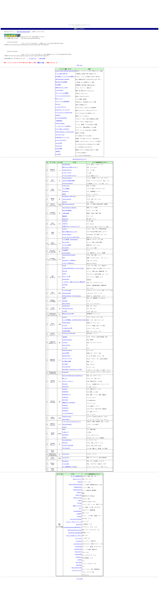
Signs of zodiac (65, 242)
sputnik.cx (79, 492)
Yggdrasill (64, 389)
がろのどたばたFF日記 (67, 445)
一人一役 (64, 347)
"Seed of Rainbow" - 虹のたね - (69, 207)
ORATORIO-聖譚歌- (67, 210)
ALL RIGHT (65, 364)
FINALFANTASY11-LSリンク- (80, 159)
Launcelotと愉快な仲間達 (68, 180)
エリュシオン (78, 538)
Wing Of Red (79, 562)
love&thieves (65, 397)
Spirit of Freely (78, 551)
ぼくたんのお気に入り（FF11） (74, 535)
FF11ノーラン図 (66, 276)
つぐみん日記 (65, 463)
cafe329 (64, 265)
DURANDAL (65, 410)
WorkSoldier (79, 565)
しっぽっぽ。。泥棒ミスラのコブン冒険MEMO (73, 282)
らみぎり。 (65, 228)
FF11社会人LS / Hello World (69, 196)
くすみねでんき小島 (67, 328)
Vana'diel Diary (65, 279)
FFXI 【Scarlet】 (66, 448)
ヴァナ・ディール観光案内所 (62, 101)
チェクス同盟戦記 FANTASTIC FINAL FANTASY (74, 319)
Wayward (64, 201)
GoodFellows (79, 557)
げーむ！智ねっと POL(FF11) (62, 129)
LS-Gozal (79, 503)
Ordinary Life (79, 495)
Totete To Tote (58, 145)
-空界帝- (64, 298)
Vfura (63, 287)
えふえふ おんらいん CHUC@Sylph (63, 112)
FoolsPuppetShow (77, 511)
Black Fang (65, 442)
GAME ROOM (78, 554)
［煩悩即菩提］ (59, 120)
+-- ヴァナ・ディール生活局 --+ (63, 126)
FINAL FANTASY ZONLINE (75, 484)
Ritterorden (65, 384)
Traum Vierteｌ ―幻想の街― (69, 260)
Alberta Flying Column (67, 308)
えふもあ (64, 325)
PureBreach (65, 223)
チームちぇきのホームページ (69, 175)
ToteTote (64, 273)
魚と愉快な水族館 (66, 361)
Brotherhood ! (65, 386)
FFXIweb (80, 481)
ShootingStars (65, 247)
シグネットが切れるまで (68, 263)
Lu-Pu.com (64, 342)
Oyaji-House (79, 541)
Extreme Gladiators (66, 234)
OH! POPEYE (65, 434)
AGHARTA (79, 513)
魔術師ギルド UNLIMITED (68, 402)
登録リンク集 (40, 62)
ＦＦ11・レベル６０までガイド (63, 95)
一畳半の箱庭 (42, 58)
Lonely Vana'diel (59, 90)
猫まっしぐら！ (59, 98)
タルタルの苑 (58, 143)
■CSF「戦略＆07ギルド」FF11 (69, 231)
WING (63, 429)
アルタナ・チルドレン (67, 381)
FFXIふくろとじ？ (77, 479)
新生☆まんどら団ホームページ (70, 167)
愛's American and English (68, 204)
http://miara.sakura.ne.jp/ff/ (23, 31)
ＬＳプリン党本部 (66, 245)
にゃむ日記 (58, 154)
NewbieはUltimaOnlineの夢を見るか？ (72, 527)
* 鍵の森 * (57, 151)
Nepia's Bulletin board (77, 567)
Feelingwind (65, 218)
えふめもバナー (32, 58)
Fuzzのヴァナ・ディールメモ (62, 109)
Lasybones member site (67, 183)
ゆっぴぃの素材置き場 (76, 476)
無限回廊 (64, 216)
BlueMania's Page (66, 355)
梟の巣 (64, 194)
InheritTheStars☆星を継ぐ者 (75, 532)
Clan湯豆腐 (65, 250)
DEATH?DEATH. (66, 164)
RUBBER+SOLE (78, 487)
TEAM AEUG (65, 408)
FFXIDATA (57, 115)
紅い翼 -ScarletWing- (67, 339)
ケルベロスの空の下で (67, 413)
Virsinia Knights (78, 549)
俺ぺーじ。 (65, 378)
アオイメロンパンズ (77, 570)
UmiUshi (64, 427)
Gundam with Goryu (67, 170)
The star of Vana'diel (60, 123)
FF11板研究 (58, 84)
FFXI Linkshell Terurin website (75, 530)
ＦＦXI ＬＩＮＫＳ (66, 172)
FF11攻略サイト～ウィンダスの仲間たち (65, 76)
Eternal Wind (65, 372)
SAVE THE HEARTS (67, 424)
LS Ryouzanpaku (66, 252)
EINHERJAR (65, 391)
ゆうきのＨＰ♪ (65, 457)
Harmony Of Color (77, 497)
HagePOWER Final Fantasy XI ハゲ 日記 (72, 369)
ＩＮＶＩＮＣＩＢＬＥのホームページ (71, 421)
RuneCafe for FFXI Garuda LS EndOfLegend (72, 375)
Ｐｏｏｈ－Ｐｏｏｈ (67, 358)
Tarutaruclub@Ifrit (66, 293)
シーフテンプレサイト (60, 107)
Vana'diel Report (66, 305)
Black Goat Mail (66, 303)
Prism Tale (64, 271)
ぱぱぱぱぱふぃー (66, 394)
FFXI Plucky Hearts (66, 416)
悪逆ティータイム (77, 505)
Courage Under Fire (66, 199)
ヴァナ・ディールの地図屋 (61, 93)
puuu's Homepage (78, 543)
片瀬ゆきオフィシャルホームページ (71, 226)
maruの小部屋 (58, 148)
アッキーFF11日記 (66, 290)
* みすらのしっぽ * (60, 134)
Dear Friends (65, 399)
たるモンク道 (65, 185)
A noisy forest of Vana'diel (76, 519)
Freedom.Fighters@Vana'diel (68, 255)
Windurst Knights (66, 322)
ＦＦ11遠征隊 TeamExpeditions (70, 239)
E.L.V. (80, 508)
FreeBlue (64, 437)
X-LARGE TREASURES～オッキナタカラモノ (73, 268)
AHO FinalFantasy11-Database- (62, 79)
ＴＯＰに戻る (79, 578)
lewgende (64, 317)
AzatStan (80, 559)
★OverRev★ (65, 461)
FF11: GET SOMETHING (61, 118)
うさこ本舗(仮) (66, 188)
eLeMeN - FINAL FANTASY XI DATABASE (65, 71)
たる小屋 (64, 311)
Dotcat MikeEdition (66, 440)
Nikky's (80, 500)
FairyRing (79, 516)
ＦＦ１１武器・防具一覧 (61, 73)
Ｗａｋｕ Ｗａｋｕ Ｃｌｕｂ (74, 521)
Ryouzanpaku (78, 546)
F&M (63, 257)
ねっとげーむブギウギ (60, 140)
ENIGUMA (64, 300)
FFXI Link (79, 65)
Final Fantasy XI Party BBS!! (68, 333)
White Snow (79, 524)
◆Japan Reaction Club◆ (67, 313)
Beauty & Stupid (66, 345)
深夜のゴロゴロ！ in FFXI (61, 87)
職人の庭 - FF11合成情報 (61, 82)
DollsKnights (65, 191)
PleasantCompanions (67, 350)
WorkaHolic (65, 405)
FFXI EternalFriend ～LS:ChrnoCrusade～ (64, 131)
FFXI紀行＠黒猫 (66, 331)
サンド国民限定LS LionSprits (69, 466)
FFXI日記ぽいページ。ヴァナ (62, 137)
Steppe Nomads (65, 419)
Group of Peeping (66, 366)
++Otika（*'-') (65, 432)
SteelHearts (64, 284)
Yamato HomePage (77, 489)
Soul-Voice (57, 104)
